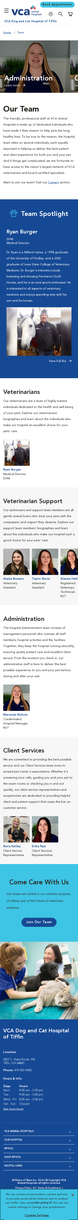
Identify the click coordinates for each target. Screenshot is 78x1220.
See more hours (13, 1109)
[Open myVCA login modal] (52, 14)
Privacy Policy (25, 1188)
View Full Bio (58, 361)
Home (7, 32)
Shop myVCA (12, 1157)
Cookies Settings (37, 1215)
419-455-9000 (23, 1070)
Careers (53, 182)
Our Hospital (13, 1140)
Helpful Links (13, 1166)
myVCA (8, 1149)
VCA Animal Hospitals (19, 1131)
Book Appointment (57, 4)
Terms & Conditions (49, 1188)
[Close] (73, 1195)
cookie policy (41, 1202)
